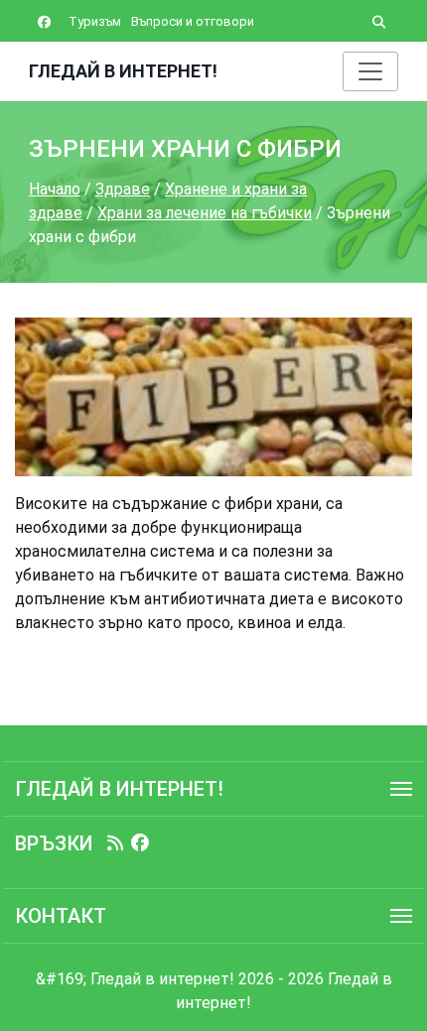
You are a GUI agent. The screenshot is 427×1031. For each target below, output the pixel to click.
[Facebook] (140, 843)
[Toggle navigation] (370, 71)
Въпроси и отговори (192, 21)
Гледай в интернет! (123, 71)
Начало (54, 189)
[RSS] (115, 843)
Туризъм (95, 21)
